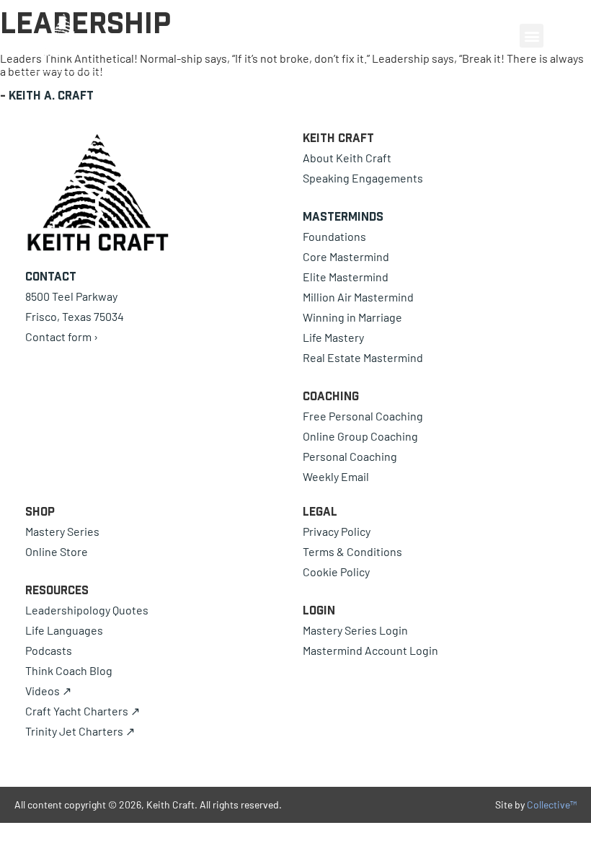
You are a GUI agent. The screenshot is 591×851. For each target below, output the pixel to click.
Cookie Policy (336, 571)
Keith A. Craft (51, 95)
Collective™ (552, 804)
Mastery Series (62, 531)
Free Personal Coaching (363, 416)
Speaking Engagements (363, 178)
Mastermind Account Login (370, 650)
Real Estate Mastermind (363, 357)
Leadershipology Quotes (86, 610)
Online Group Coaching (360, 436)
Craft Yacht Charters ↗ (82, 711)
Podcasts (48, 650)
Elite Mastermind (345, 276)
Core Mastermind (346, 256)
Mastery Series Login (355, 630)
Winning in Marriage (352, 317)
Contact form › (61, 336)
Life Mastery (333, 337)
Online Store (56, 551)
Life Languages (64, 630)
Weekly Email (336, 476)
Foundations (334, 236)
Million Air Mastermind (358, 297)
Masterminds (343, 216)
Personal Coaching (350, 456)
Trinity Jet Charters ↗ (80, 731)
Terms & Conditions (352, 551)
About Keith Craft (347, 157)
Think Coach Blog (68, 670)
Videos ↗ (48, 690)
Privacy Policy (336, 531)
